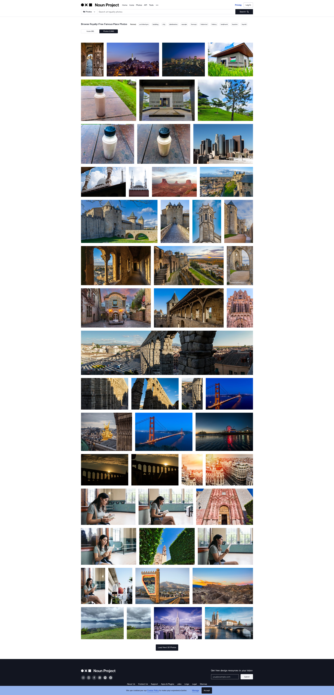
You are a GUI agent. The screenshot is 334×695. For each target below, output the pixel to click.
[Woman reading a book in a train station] (166, 507)
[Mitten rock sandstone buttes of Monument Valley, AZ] (174, 182)
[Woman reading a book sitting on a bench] (93, 586)
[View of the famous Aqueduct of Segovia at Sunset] (155, 469)
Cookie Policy (153, 690)
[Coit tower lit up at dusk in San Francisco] (133, 59)
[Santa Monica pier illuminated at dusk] (224, 432)
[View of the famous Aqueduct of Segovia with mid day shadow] (155, 393)
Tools (151, 5)
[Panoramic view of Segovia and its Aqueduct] (167, 353)
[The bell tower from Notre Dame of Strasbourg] (240, 307)
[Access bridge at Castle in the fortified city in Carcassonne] (119, 221)
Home (124, 5)
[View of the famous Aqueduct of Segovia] (192, 393)
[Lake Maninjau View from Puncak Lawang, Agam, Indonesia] (102, 623)
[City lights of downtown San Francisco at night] (183, 59)
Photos (139, 5)
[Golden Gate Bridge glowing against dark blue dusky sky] (163, 432)
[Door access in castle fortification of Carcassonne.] (92, 59)
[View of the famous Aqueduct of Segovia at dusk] (104, 469)
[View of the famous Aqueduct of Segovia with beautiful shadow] (104, 393)
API (145, 5)
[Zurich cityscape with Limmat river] (229, 623)
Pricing (238, 5)
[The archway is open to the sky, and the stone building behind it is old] (240, 265)
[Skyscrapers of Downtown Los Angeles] (223, 144)
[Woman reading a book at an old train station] (108, 546)
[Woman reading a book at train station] (108, 507)
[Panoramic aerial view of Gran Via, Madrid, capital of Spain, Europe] (192, 469)
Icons (131, 5)
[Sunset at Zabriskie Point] (223, 586)
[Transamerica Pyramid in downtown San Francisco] (178, 623)
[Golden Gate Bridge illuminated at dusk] (229, 393)
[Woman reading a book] (225, 546)
